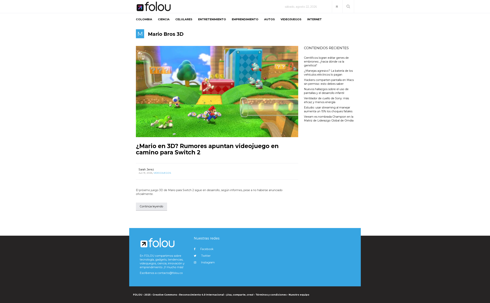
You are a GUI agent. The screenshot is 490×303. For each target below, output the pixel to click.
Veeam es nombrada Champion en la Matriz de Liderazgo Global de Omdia (329, 118)
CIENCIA (164, 19)
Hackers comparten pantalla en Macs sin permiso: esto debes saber (329, 82)
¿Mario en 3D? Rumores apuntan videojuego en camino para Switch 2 (207, 149)
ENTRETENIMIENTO (212, 19)
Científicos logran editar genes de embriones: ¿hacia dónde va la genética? (326, 61)
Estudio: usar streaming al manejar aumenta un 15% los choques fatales (328, 109)
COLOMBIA (144, 19)
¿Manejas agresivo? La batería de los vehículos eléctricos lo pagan (328, 72)
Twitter (206, 255)
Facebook (206, 249)
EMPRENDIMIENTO (245, 19)
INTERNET (314, 19)
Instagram (208, 262)
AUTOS (269, 19)
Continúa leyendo (151, 206)
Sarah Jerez (146, 169)
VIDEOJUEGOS (291, 19)
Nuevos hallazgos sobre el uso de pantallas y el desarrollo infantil (326, 91)
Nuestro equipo (299, 294)
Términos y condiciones (271, 294)
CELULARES (183, 19)
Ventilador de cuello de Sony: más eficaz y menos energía (326, 100)
